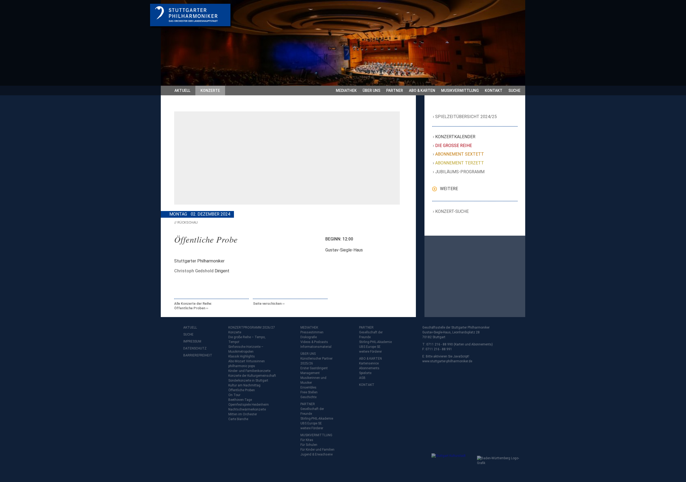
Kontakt (493, 90)
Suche (514, 90)
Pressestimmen (311, 332)
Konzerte (210, 90)
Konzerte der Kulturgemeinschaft (252, 376)
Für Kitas (306, 440)
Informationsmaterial (315, 347)
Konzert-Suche (452, 211)
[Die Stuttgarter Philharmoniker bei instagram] (199, 369)
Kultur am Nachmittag (244, 385)
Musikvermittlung (460, 90)
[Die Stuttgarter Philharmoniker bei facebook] (188, 369)
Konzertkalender (455, 136)
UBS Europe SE (311, 423)
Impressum (192, 341)
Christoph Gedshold (194, 270)
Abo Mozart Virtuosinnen (246, 361)
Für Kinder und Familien (317, 449)
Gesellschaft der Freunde (312, 411)
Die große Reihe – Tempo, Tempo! (247, 339)
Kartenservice (369, 363)
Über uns (371, 90)
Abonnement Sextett (459, 154)
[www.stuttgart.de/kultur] (453, 464)
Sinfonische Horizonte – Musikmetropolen (245, 349)
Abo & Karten (422, 90)
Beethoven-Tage (240, 400)
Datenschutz (194, 348)
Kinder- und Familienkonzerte (249, 371)
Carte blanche (238, 419)
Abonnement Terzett (459, 162)
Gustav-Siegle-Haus (344, 250)
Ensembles (308, 387)
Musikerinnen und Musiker (313, 380)
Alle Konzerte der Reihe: (193, 306)
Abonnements (369, 368)
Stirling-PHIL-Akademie (316, 418)
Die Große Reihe (453, 145)
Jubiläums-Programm (459, 171)
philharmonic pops (241, 366)
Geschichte (308, 397)
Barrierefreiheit (194, 355)
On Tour (234, 395)
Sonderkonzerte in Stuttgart (248, 380)
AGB (362, 378)
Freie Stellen (309, 392)
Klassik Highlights (241, 356)
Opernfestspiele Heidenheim (248, 404)
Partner (394, 90)
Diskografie (308, 337)
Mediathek (346, 90)
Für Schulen (308, 445)
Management (310, 373)
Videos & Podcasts (314, 342)
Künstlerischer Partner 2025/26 (316, 361)
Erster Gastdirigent (314, 368)
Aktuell (182, 90)
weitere (449, 188)
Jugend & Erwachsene (316, 454)
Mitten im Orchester (242, 414)
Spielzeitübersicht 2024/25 (466, 116)
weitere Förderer (311, 428)
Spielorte (365, 373)
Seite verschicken (267, 304)
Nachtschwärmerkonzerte (247, 409)
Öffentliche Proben (241, 390)
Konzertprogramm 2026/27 (251, 327)
